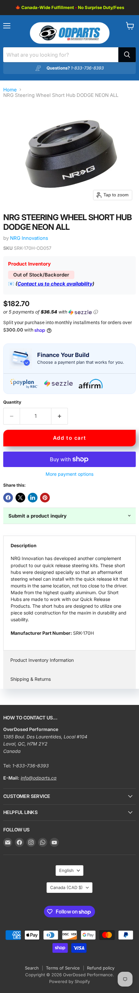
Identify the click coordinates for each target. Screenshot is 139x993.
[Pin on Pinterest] (45, 497)
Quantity (12, 402)
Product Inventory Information (42, 660)
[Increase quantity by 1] (59, 416)
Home (10, 89)
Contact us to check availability (54, 284)
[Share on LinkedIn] (32, 497)
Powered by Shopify (69, 981)
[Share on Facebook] (8, 497)
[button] (68, 312)
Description (24, 545)
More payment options (69, 474)
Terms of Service (63, 967)
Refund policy (100, 967)
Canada (66, 887)
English (66, 870)
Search (32, 967)
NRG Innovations (29, 238)
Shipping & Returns (30, 679)
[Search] (127, 54)
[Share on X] (20, 497)
